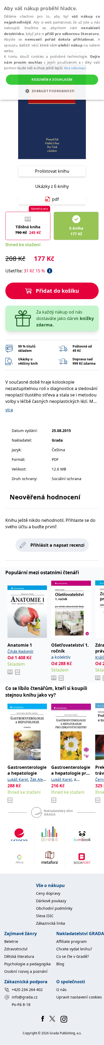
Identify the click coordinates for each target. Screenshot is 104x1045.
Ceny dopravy (48, 893)
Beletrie (11, 941)
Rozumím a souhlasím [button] (52, 79)
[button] (51, 91)
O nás (61, 989)
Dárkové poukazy (51, 900)
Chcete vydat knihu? (74, 948)
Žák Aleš (37, 779)
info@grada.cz (25, 997)
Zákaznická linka (50, 923)
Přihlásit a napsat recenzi (57, 545)
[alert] (52, 50)
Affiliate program (71, 941)
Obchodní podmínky (54, 908)
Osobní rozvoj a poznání (25, 971)
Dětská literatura (19, 956)
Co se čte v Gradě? (72, 956)
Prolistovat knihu (52, 171)
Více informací (75, 68)
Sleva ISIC (45, 915)
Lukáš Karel (17, 779)
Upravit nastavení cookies (79, 997)
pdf (55, 199)
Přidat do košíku (57, 290)
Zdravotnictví (15, 948)
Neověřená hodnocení (45, 496)
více (9, 410)
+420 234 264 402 (27, 989)
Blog (60, 963)
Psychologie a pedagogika (27, 963)
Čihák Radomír (20, 651)
